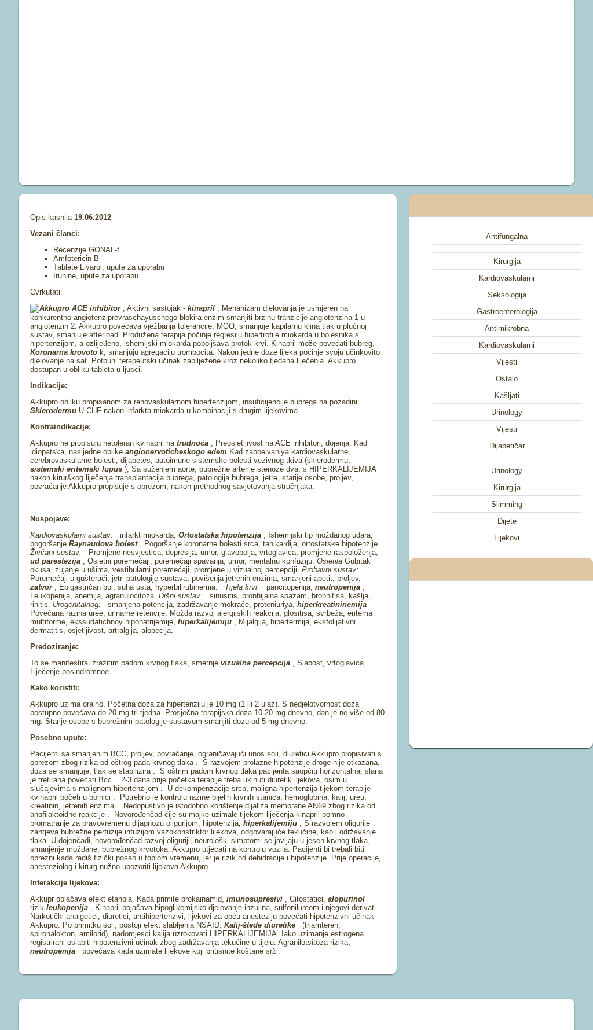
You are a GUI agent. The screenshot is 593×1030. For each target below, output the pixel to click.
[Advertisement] (190, 93)
